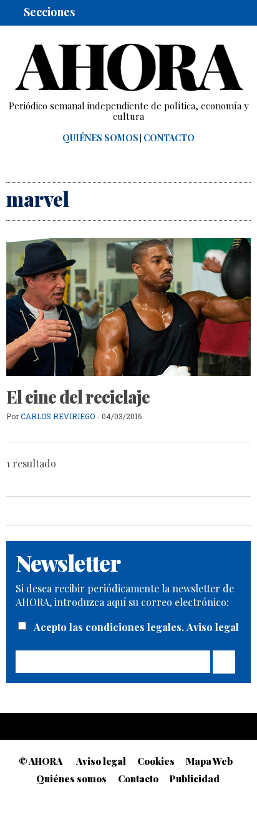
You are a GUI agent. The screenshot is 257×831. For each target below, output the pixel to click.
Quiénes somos (100, 138)
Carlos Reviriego (58, 416)
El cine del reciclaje (78, 397)
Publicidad (195, 778)
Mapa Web (209, 761)
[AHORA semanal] (128, 67)
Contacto (169, 138)
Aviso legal (213, 627)
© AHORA (40, 761)
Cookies (156, 761)
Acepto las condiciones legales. (110, 627)
